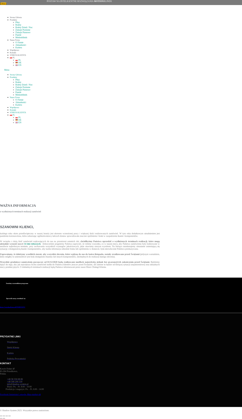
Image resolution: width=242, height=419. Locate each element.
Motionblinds (21, 37)
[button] (97, 70)
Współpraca (14, 50)
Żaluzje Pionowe (22, 32)
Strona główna (16, 17)
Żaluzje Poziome (22, 30)
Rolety (18, 25)
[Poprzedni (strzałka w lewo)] (1, 418)
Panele (18, 35)
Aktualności (20, 45)
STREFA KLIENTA (18, 55)
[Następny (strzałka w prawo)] (4, 418)
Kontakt (13, 53)
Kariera (18, 47)
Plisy (17, 22)
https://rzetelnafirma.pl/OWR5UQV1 (12, 307)
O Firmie (19, 42)
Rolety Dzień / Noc (24, 27)
